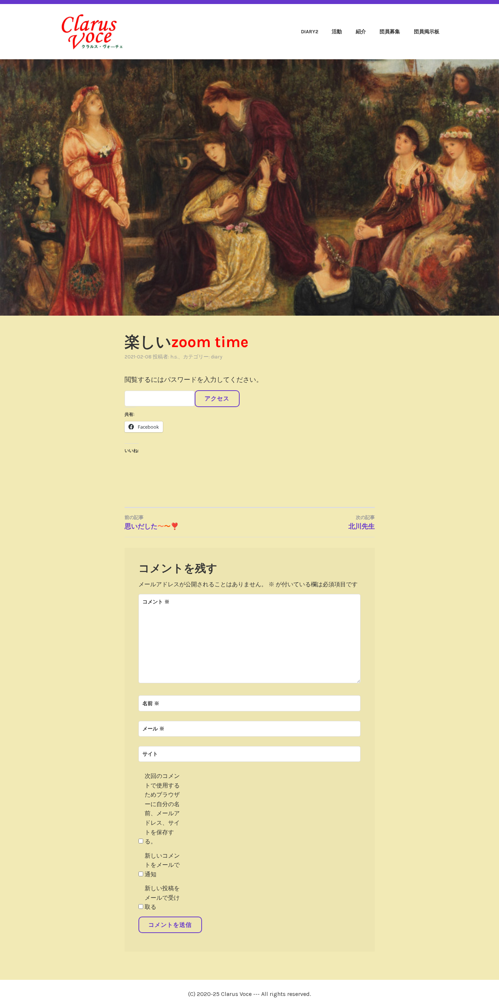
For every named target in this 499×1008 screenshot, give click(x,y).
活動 (337, 32)
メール (153, 729)
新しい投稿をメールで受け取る (162, 897)
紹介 (361, 32)
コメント (155, 602)
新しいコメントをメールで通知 (162, 865)
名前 (150, 703)
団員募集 (390, 32)
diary (216, 357)
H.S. (174, 357)
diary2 (309, 32)
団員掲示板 (426, 32)
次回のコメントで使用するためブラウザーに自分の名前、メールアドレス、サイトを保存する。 (162, 808)
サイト (150, 754)
